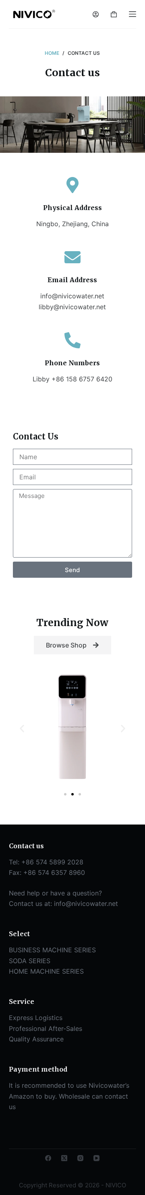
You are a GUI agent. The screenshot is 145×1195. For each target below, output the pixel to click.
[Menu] (132, 14)
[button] (22, 728)
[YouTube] (96, 1158)
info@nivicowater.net (86, 903)
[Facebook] (48, 1158)
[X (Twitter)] (64, 1158)
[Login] (96, 14)
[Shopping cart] (114, 14)
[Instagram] (80, 1158)
